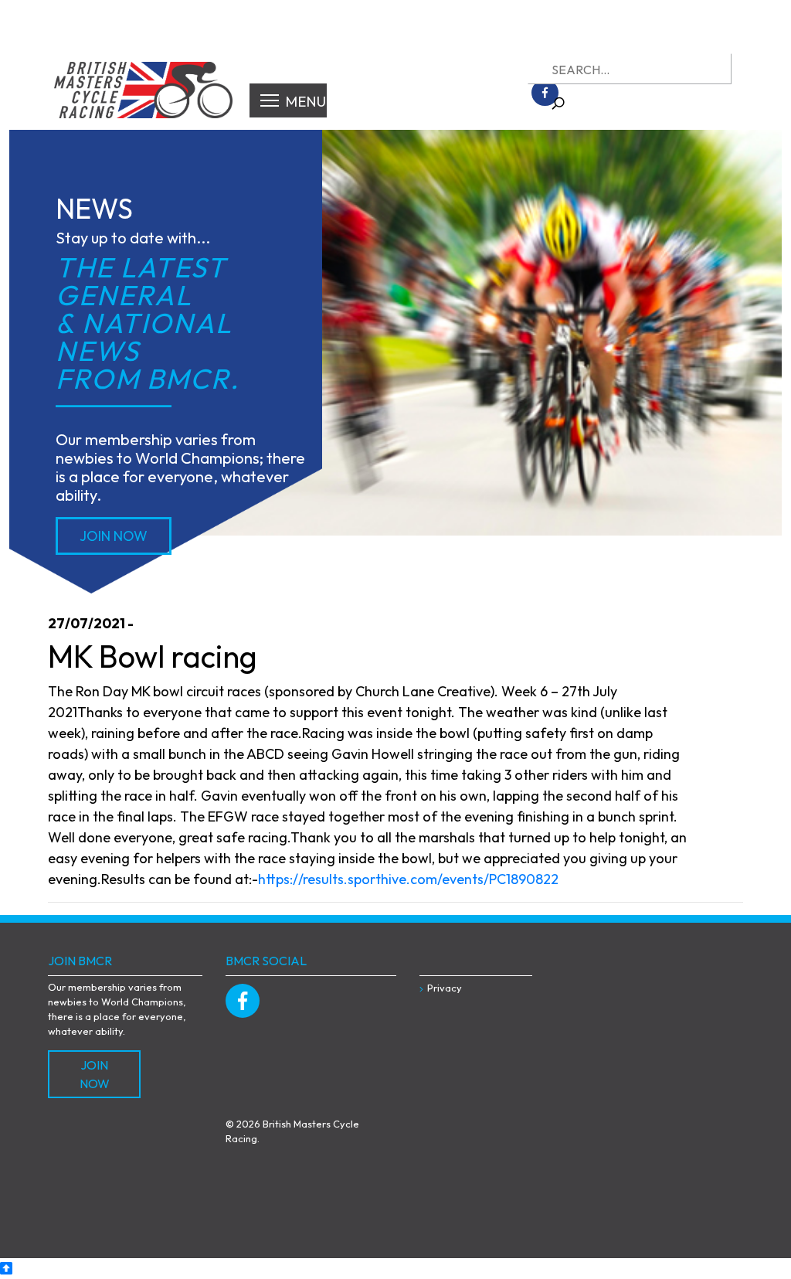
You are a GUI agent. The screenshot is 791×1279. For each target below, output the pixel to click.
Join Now (114, 536)
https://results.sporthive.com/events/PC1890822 (408, 879)
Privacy (444, 987)
